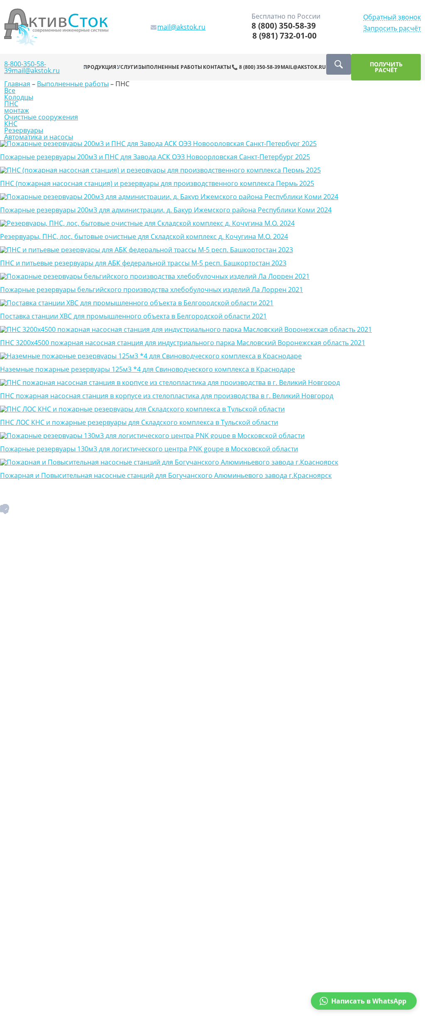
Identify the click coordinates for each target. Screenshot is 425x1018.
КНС (10, 123)
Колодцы (18, 97)
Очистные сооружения (41, 117)
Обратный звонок (392, 17)
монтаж (16, 110)
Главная (17, 83)
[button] (364, 1001)
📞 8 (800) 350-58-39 (256, 67)
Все (9, 90)
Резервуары (23, 130)
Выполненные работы (170, 67)
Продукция (99, 67)
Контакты (217, 67)
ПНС (11, 103)
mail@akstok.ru (36, 70)
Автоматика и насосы (38, 136)
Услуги (127, 67)
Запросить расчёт (392, 28)
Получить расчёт (386, 67)
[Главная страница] (56, 26)
